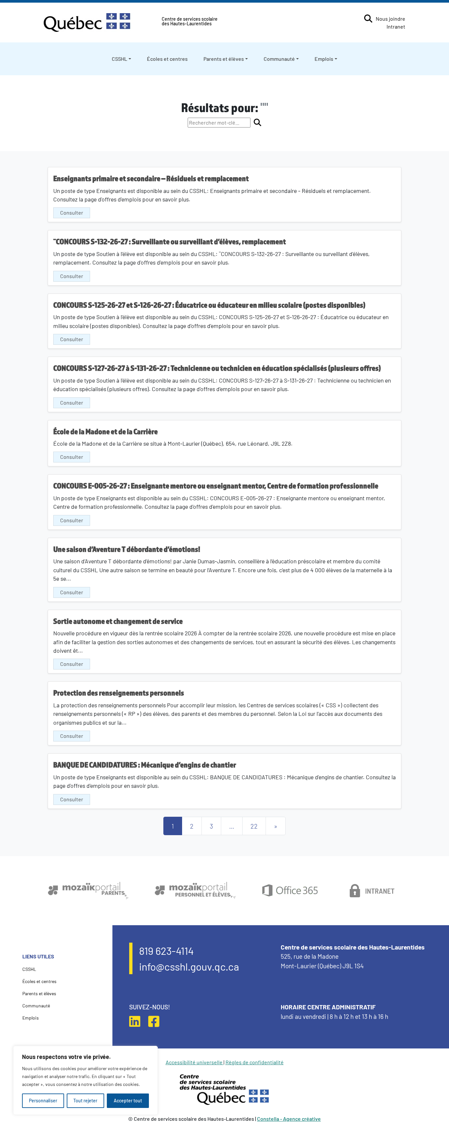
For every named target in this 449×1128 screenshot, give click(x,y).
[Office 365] (290, 891)
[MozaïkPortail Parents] (88, 890)
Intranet (396, 26)
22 (254, 826)
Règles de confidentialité (254, 1062)
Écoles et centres (167, 59)
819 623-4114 (166, 950)
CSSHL (119, 59)
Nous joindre (390, 18)
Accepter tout (128, 1100)
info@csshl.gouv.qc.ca (189, 966)
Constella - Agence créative (289, 1119)
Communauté (279, 59)
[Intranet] (372, 891)
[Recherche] (368, 18)
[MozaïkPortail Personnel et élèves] (195, 890)
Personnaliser (43, 1100)
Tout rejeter (85, 1100)
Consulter (71, 212)
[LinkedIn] (138, 1021)
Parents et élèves (223, 59)
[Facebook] (157, 1021)
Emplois (324, 59)
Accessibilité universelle (195, 1062)
